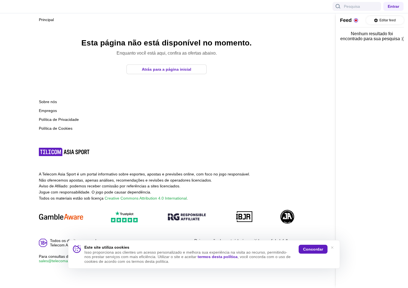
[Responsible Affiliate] (186, 217)
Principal (46, 19)
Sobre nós (48, 102)
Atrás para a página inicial (166, 69)
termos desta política (218, 256)
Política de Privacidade (59, 119)
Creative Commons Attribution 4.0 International (146, 198)
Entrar (393, 6)
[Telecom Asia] (64, 152)
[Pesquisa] (338, 6)
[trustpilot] (124, 217)
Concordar (313, 249)
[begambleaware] (61, 217)
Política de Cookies (55, 128)
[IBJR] (244, 217)
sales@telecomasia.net (59, 261)
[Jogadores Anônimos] (287, 217)
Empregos (48, 110)
